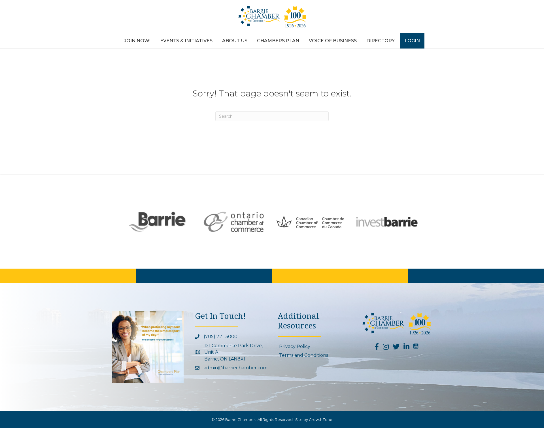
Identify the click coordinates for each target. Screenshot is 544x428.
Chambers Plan (278, 40)
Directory (380, 40)
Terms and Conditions (303, 355)
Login (412, 40)
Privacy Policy (294, 346)
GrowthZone (320, 419)
